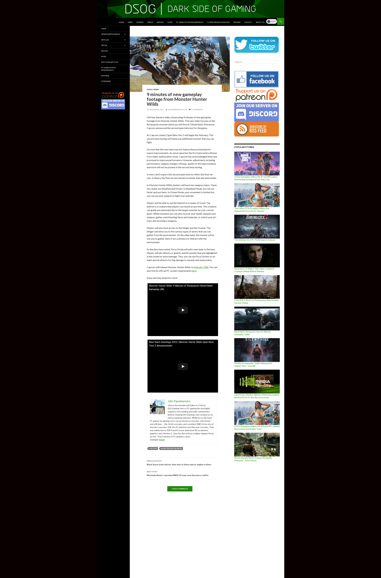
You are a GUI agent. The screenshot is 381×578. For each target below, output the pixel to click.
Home (121, 22)
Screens (139, 22)
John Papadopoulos (177, 109)
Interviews (106, 81)
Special (104, 45)
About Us (260, 22)
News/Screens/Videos (110, 34)
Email (162, 439)
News (130, 22)
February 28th (201, 267)
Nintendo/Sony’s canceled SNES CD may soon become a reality (177, 473)
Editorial (105, 76)
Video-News (153, 89)
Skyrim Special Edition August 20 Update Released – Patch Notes (253, 459)
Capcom (153, 448)
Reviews (237, 22)
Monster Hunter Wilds (171, 448)
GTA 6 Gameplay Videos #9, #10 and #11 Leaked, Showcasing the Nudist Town (257, 427)
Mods (169, 22)
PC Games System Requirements (189, 22)
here (194, 270)
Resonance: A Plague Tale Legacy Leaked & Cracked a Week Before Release (254, 270)
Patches (160, 22)
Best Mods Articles (109, 62)
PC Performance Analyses (218, 22)
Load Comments (180, 489)
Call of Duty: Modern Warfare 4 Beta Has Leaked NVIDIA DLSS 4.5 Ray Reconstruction (256, 396)
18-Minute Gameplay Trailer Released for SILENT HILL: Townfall (253, 364)
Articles (105, 40)
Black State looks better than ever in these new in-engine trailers (179, 463)
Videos (150, 22)
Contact (248, 22)
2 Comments (197, 109)
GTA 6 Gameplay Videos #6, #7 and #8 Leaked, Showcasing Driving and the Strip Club (255, 178)
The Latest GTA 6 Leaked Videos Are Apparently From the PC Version (251, 209)
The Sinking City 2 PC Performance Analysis (254, 240)
